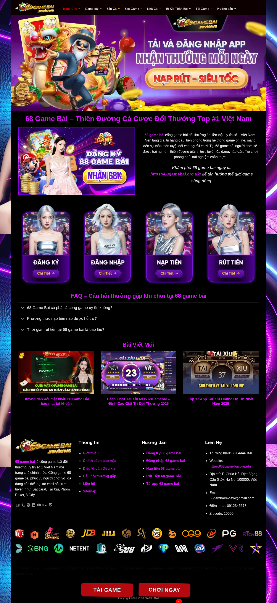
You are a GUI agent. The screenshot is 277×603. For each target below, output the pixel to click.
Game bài (91, 8)
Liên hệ (89, 484)
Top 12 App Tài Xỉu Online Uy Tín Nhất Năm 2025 (220, 401)
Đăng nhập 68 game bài (165, 461)
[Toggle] (22, 308)
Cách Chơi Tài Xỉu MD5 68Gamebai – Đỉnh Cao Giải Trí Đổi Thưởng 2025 (138, 401)
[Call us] (23, 505)
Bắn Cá (111, 8)
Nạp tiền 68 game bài (163, 468)
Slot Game (132, 8)
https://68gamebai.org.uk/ (230, 466)
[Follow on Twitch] (50, 505)
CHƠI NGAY (164, 590)
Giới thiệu (91, 453)
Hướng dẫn (225, 8)
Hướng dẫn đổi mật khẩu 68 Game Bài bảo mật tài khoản (56, 401)
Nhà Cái (152, 8)
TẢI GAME (107, 590)
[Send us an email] (17, 505)
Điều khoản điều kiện (100, 468)
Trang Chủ (70, 8)
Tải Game (202, 8)
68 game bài (25, 461)
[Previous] (21, 63)
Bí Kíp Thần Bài (177, 8)
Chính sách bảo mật (99, 461)
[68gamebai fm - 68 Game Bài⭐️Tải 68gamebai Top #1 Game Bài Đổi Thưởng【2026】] (35, 7)
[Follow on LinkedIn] (33, 505)
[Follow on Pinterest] (28, 505)
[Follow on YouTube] (39, 505)
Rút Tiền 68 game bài (163, 476)
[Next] (255, 63)
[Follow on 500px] (44, 505)
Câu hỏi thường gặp (99, 476)
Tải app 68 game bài (162, 484)
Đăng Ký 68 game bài (163, 453)
